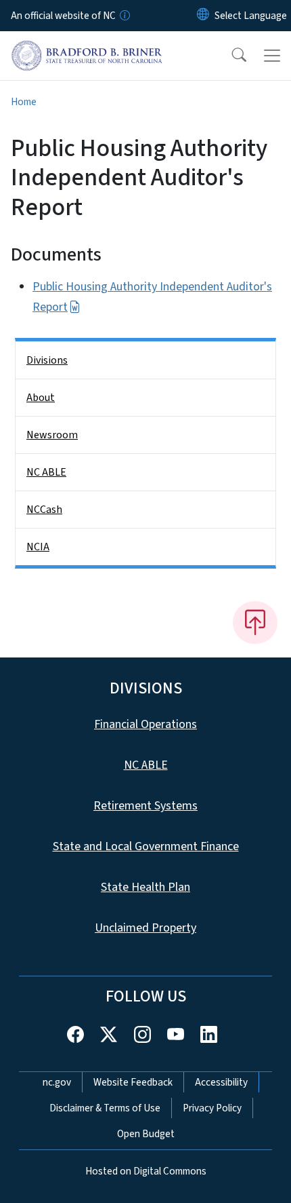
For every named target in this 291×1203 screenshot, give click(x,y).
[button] (230, 55)
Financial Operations (145, 724)
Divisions (47, 360)
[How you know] (124, 15)
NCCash (44, 509)
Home (24, 101)
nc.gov (57, 1082)
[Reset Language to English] (203, 15)
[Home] (87, 47)
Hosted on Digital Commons (145, 1171)
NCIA (37, 546)
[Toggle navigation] (272, 55)
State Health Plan (145, 887)
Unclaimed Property (145, 927)
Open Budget (146, 1133)
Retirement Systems (145, 805)
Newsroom (52, 434)
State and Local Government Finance (146, 846)
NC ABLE (46, 472)
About (40, 397)
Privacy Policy (212, 1108)
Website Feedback (133, 1082)
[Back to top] (255, 622)
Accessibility (221, 1082)
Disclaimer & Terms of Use (104, 1108)
